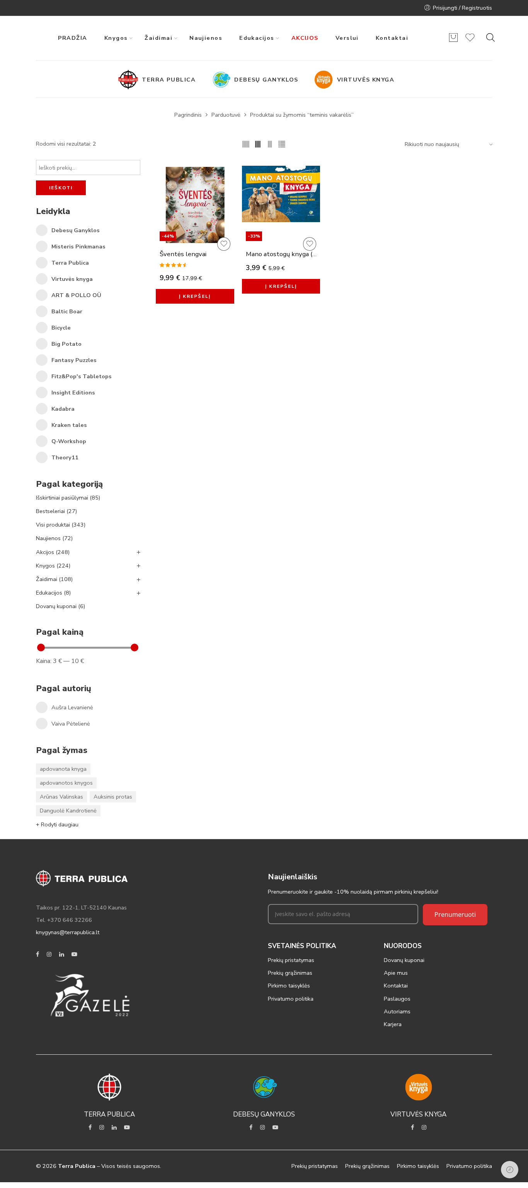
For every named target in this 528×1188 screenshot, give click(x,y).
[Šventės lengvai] (195, 212)
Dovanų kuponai (60, 606)
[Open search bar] (490, 37)
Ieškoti (61, 188)
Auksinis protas (113, 796)
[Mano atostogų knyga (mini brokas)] (281, 212)
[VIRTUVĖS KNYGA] (325, 79)
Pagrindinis (188, 115)
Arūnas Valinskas (61, 796)
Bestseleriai (56, 511)
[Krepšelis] (453, 41)
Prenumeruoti (455, 914)
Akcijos (53, 552)
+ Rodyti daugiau (57, 824)
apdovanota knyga (63, 769)
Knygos (53, 565)
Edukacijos (53, 593)
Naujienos (54, 538)
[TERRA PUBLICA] (130, 79)
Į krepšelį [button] (195, 296)
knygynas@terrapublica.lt (67, 932)
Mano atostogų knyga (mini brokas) (283, 254)
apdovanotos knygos (66, 783)
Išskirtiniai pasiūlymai (68, 497)
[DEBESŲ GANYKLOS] (222, 79)
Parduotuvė (225, 115)
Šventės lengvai (183, 254)
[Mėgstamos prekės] (470, 41)
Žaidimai (54, 579)
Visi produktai (60, 525)
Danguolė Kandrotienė (68, 810)
